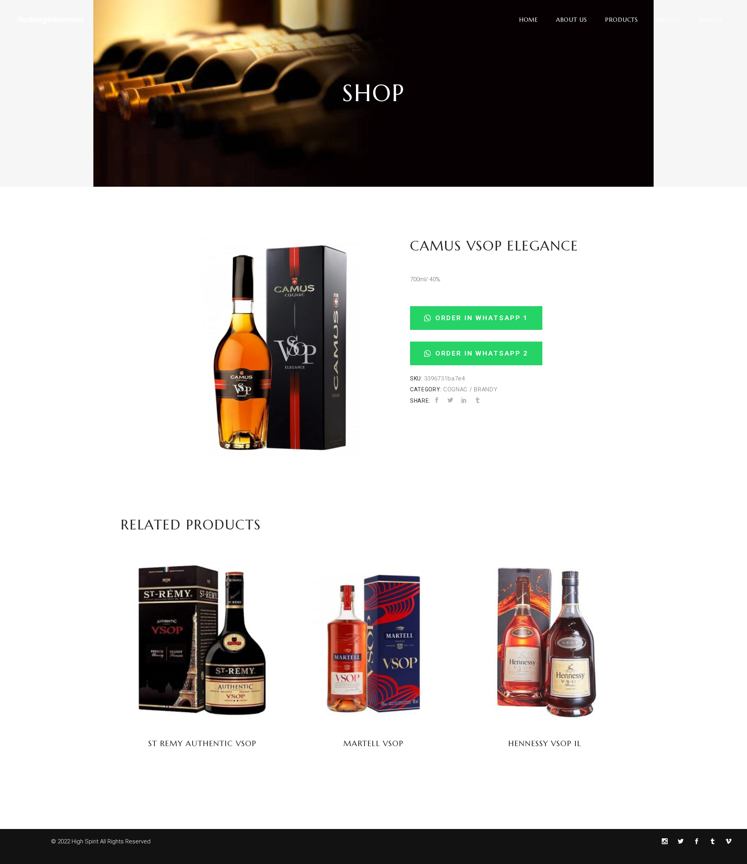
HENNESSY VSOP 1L (544, 743)
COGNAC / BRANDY (470, 389)
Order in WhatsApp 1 (480, 318)
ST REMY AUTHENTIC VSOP (202, 743)
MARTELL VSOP (373, 743)
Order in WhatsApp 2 (480, 353)
